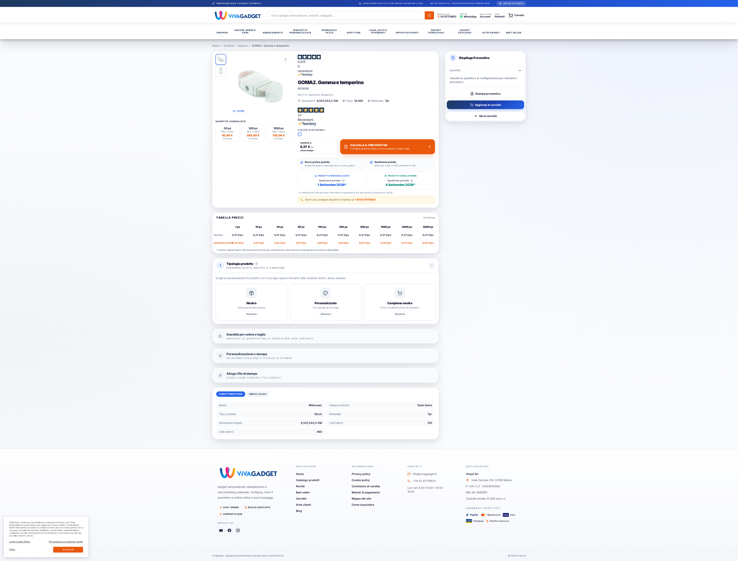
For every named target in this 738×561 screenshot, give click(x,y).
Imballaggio (258, 394)
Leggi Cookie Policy (19, 541)
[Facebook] (229, 530)
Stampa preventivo (487, 93)
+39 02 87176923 (365, 199)
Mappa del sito (361, 498)
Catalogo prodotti (307, 480)
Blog (299, 510)
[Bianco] (300, 134)
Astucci (243, 45)
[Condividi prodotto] (285, 59)
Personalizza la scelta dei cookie (66, 541)
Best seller (303, 492)
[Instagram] (237, 530)
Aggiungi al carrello (488, 104)
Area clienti (303, 504)
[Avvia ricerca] (429, 15)
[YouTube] (221, 530)
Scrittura (229, 45)
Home (215, 45)
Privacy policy (361, 474)
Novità (300, 486)
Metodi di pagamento (366, 492)
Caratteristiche (231, 394)
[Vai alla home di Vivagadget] (237, 15)
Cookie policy (361, 480)
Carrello (301, 498)
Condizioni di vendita (366, 486)
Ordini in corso (513, 3)
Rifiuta (12, 549)
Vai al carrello (488, 116)
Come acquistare (363, 504)
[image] (220, 59)
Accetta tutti (68, 549)
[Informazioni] (343, 180)
